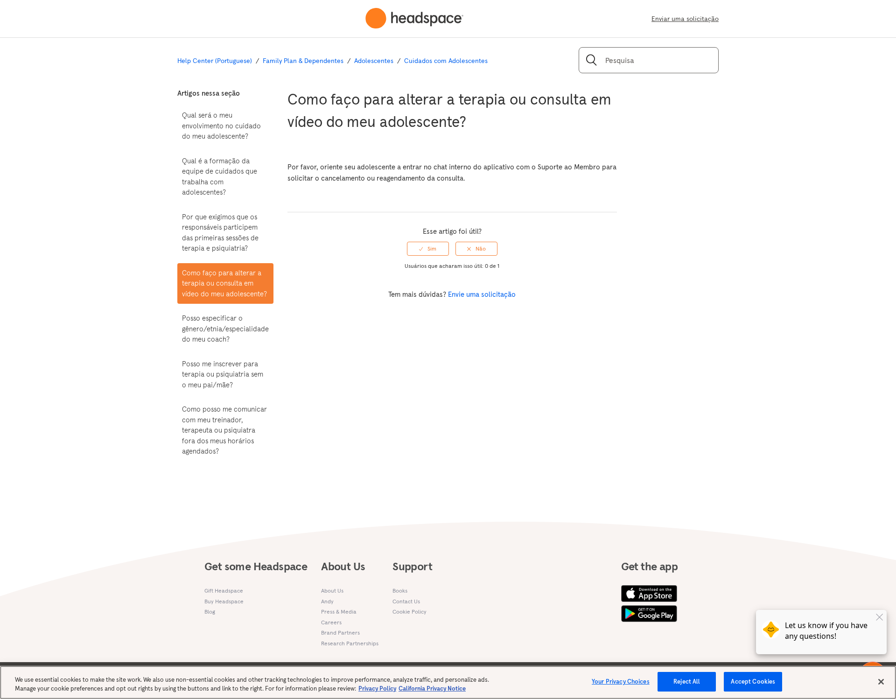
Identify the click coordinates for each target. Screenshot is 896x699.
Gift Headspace (223, 590)
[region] (448, 682)
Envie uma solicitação (482, 294)
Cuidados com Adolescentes (446, 60)
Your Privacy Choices (621, 681)
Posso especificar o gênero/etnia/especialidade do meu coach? (225, 328)
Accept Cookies (753, 681)
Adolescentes (373, 60)
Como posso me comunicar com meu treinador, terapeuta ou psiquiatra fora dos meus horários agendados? (224, 430)
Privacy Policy (377, 689)
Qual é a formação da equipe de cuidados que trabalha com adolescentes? (219, 176)
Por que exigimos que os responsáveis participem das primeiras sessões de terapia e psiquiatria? (220, 232)
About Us (332, 590)
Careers (331, 622)
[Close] (881, 681)
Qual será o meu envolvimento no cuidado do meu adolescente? (221, 125)
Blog (209, 611)
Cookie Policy (409, 611)
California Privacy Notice (432, 689)
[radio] (428, 249)
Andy (327, 601)
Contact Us (406, 601)
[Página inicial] (414, 18)
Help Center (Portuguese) (214, 60)
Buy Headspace (224, 601)
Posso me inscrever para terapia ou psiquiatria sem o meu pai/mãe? (222, 374)
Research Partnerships (349, 643)
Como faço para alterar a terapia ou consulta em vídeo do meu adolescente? (224, 283)
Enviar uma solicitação (685, 18)
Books (399, 590)
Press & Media (339, 611)
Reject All (686, 681)
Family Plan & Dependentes (303, 60)
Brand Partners (340, 632)
